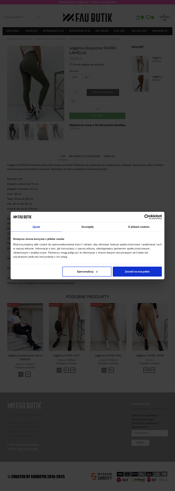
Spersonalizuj (85, 271)
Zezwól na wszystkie (137, 271)
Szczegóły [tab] (87, 226)
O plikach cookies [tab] (139, 226)
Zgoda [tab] (36, 226)
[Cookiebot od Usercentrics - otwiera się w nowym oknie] (147, 217)
